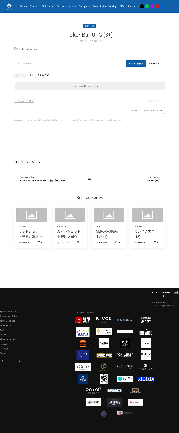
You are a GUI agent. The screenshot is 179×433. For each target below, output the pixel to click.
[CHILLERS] (125, 355)
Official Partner (127, 6)
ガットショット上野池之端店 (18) (69, 236)
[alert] (90, 86)
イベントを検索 (136, 63)
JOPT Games (47, 6)
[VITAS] (104, 343)
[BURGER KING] (83, 343)
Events (33, 6)
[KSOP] (93, 402)
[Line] (147, 6)
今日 (31, 75)
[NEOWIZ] (135, 402)
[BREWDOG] (146, 331)
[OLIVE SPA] (125, 367)
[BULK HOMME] (146, 355)
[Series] (89, 178)
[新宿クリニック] (146, 367)
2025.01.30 (89, 26)
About (72, 6)
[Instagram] (152, 6)
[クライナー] (125, 343)
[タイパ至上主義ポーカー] (146, 320)
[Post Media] (89, 49)
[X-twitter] (142, 6)
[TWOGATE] (125, 331)
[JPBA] (104, 414)
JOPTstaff (82, 41)
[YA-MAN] (146, 343)
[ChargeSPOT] (125, 379)
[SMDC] (146, 379)
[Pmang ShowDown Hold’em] (114, 402)
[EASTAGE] (114, 390)
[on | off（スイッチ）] (93, 390)
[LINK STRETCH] (104, 367)
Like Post (99, 41)
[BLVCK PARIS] (104, 320)
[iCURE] (83, 367)
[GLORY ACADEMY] (104, 331)
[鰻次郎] (83, 379)
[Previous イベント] (17, 75)
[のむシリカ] (83, 355)
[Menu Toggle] (170, 6)
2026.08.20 (22, 226)
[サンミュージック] (125, 320)
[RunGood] (104, 355)
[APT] (83, 320)
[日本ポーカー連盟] (135, 390)
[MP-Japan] (125, 414)
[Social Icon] (16, 162)
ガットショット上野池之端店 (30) (30, 236)
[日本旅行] (83, 331)
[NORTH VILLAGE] (104, 379)
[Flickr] (162, 6)
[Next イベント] (23, 75)
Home (23, 6)
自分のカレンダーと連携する (145, 110)
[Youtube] (157, 6)
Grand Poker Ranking (104, 6)
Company (84, 6)
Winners (61, 6)
